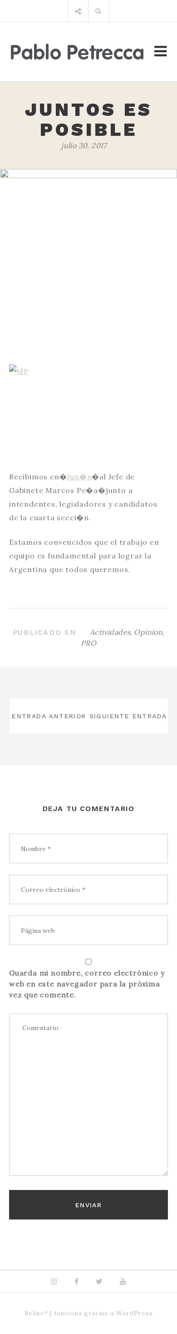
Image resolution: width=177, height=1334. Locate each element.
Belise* (36, 1313)
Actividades (110, 632)
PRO (88, 642)
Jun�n (79, 476)
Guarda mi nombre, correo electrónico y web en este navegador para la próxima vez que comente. (86, 983)
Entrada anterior (49, 716)
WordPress (134, 1313)
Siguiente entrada (128, 716)
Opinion (148, 632)
